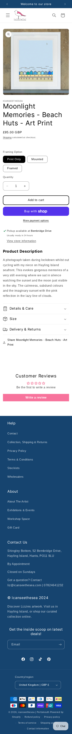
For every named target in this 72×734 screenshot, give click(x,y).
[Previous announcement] (7, 4)
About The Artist (17, 501)
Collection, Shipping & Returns (27, 442)
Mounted (37, 159)
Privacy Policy (16, 450)
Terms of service (27, 723)
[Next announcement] (65, 4)
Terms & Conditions (20, 459)
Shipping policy (49, 723)
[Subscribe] (60, 644)
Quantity (8, 177)
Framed (12, 168)
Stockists (13, 468)
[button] (8, 15)
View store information (21, 240)
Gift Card (13, 527)
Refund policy (32, 717)
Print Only (14, 159)
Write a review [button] (36, 397)
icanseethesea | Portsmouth (33, 712)
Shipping (7, 137)
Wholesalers (15, 476)
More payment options (36, 220)
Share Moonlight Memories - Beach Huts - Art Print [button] (37, 342)
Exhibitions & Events (21, 510)
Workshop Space (18, 518)
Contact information (38, 729)
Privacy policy (52, 717)
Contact (12, 433)
